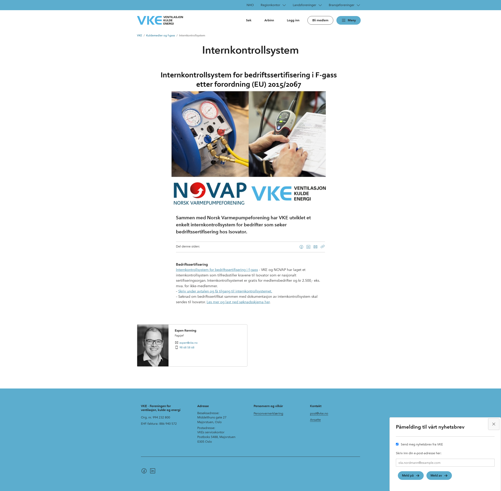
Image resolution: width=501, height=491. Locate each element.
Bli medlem (320, 20)
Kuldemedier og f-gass (160, 35)
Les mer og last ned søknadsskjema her (238, 302)
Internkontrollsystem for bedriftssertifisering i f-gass (217, 270)
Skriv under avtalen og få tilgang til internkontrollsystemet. (225, 291)
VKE (139, 35)
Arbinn (269, 20)
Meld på (408, 475)
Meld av (436, 475)
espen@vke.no (188, 342)
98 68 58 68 (186, 347)
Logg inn (293, 20)
